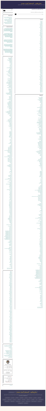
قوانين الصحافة (40, 244)
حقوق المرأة (41, 173)
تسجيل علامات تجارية (10, 120)
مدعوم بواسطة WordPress (11, 392)
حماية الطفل (41, 175)
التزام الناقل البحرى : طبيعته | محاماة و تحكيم (8, 44)
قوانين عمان (41, 250)
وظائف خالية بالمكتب (10, 357)
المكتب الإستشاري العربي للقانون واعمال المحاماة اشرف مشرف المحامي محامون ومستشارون (8, 31)
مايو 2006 (41, 86)
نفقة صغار (41, 299)
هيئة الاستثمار (41, 303)
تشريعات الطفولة (40, 161)
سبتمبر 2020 (41, 34)
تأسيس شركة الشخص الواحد (39, 152)
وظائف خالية (41, 305)
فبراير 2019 (41, 45)
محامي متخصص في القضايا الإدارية (39, 270)
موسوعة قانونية (40, 291)
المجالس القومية (10, 101)
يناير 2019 (41, 46)
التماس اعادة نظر (40, 124)
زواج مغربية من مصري (40, 200)
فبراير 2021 (11, 281)
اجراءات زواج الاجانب (40, 111)
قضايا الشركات (41, 233)
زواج (41, 184)
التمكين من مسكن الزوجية (9, 85)
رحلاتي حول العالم (10, 143)
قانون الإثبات (41, 222)
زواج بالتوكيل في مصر (10, 152)
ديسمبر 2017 (41, 55)
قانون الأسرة (41, 221)
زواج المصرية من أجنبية (40, 191)
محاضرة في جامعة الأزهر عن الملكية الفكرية (8, 355)
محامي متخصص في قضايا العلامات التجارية (38, 277)
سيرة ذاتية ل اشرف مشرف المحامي (8, 350)
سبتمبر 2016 (41, 60)
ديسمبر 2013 (41, 74)
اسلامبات (41, 116)
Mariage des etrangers (40, 99)
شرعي (41, 202)
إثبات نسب (11, 66)
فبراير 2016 (41, 64)
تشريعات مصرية (10, 122)
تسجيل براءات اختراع (40, 159)
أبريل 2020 (11, 288)
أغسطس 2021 (40, 27)
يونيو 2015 (11, 318)
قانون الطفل (41, 224)
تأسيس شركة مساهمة (40, 153)
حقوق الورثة (11, 134)
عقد (11, 172)
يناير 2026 (41, 21)
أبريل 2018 (41, 52)
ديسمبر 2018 (10, 297)
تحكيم (11, 117)
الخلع (41, 127)
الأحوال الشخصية (40, 121)
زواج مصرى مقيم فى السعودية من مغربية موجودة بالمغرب (37, 196)
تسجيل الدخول (11, 385)
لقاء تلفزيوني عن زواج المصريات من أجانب (8, 353)
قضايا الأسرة (11, 193)
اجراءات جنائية (41, 109)
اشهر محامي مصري (10, 80)
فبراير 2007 (41, 80)
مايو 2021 (41, 29)
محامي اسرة (41, 266)
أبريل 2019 (41, 44)
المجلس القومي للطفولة (40, 142)
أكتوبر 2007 (41, 78)
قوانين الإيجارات (18, 399)
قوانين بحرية (41, 248)
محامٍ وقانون (41, 261)
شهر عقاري (41, 206)
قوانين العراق (41, 245)
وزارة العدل (41, 304)
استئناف (41, 114)
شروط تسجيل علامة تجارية (39, 204)
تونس (11, 127)
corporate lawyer (40, 98)
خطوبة (41, 177)
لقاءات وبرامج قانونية (40, 257)
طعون (41, 209)
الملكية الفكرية (10, 108)
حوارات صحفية (41, 176)
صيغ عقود (41, 208)
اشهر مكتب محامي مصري (40, 120)
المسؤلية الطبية (40, 146)
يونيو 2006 (41, 85)
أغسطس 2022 (10, 274)
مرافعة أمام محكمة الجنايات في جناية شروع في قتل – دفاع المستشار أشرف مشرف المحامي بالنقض (8, 18)
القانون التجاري (40, 137)
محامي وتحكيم (28, 399)
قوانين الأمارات (40, 240)
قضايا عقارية (41, 235)
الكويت (41, 140)
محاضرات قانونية (40, 258)
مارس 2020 (41, 38)
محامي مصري (23, 401)
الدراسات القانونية (40, 128)
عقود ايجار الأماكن (40, 215)
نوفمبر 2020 (11, 283)
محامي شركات (41, 269)
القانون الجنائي (39, 397)
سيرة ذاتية (11, 349)
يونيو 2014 (41, 72)
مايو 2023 (41, 23)
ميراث (41, 292)
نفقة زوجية (41, 298)
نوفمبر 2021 (41, 25)
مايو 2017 (11, 309)
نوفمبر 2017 (41, 56)
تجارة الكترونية (10, 115)
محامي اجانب (41, 265)
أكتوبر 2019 (41, 42)
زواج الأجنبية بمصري (10, 148)
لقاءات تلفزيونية (40, 256)
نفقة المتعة (41, 297)
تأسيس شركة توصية (10, 113)
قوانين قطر (41, 251)
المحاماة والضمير (4, 399)
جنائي (11, 129)
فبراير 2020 (41, 39)
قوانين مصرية (41, 254)
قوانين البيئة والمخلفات (18, 401)
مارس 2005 (41, 91)
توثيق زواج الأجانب (10, 347)
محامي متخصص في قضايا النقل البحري (38, 278)
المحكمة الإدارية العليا (40, 144)
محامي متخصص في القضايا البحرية (39, 271)
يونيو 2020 (41, 36)
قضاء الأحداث (41, 231)
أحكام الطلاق (10, 61)
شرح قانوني (41, 201)
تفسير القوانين (41, 163)
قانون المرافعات (10, 186)
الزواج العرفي (41, 131)
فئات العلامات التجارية (40, 217)
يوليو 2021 (41, 28)
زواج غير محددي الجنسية (9, 155)
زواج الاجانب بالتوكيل (40, 188)
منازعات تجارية (41, 290)
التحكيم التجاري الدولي (7, 397)
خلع (11, 138)
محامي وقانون (14, 399)
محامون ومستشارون (9, 399)
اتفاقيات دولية (41, 106)
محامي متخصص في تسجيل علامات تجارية (38, 275)
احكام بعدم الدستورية (40, 112)
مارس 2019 (11, 295)
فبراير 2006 (41, 88)
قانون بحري (41, 226)
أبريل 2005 (41, 90)
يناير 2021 (41, 31)
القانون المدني (41, 138)
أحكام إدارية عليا (40, 100)
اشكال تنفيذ (41, 118)
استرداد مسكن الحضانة (10, 75)
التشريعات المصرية (40, 123)
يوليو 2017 (41, 57)
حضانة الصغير (10, 131)
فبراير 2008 (41, 77)
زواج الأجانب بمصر (40, 186)
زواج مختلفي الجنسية (40, 195)
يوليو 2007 (11, 330)
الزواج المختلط (10, 92)
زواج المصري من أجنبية (40, 190)
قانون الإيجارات (40, 223)
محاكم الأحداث (41, 259)
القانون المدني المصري (10, 99)
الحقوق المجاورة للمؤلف (9, 87)
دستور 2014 (41, 180)
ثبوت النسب (41, 167)
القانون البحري (12, 397)
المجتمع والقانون (40, 141)
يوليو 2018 (41, 50)
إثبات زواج (41, 105)
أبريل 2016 (41, 63)
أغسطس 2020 (40, 35)
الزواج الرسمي (41, 130)
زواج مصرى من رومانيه (40, 197)
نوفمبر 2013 (11, 325)
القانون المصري (40, 139)
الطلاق (41, 134)
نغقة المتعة (41, 293)
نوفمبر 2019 (41, 41)
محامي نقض (41, 279)
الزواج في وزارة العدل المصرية (39, 133)
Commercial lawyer (40, 97)
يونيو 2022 (41, 24)
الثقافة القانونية (40, 125)
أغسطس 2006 (40, 84)
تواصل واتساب (7, 372)
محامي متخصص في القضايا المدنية (39, 273)
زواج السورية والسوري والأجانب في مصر (8, 150)
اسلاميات (41, 117)
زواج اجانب (11, 145)
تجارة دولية (41, 155)
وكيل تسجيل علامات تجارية (39, 307)
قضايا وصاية (41, 237)
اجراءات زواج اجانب (40, 110)
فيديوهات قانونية (40, 219)
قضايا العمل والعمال (12, 401)
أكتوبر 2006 (41, 83)
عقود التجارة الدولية (40, 214)
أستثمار (41, 103)
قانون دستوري (41, 229)
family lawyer (10, 59)
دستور (41, 179)
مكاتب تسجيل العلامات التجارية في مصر (38, 287)
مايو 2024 (41, 22)
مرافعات (41, 282)
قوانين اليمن (41, 247)
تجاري (41, 156)
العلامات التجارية (10, 96)
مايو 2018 (11, 302)
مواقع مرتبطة (10, 356)
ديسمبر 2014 (41, 69)
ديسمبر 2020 (41, 32)
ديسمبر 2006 (10, 332)
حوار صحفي (11, 348)
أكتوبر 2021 (11, 276)
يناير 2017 (41, 59)
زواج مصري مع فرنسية (40, 198)
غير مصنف (41, 216)
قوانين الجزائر (41, 242)
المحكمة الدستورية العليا (9, 106)
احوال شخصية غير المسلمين (39, 113)
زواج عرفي (41, 194)
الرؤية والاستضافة (10, 89)
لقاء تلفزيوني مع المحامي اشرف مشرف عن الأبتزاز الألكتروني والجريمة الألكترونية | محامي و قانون (8, 29)
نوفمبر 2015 (41, 66)
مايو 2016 (41, 62)
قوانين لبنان (41, 252)
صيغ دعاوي (41, 207)
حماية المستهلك (10, 136)
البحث (11, 9)
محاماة (41, 262)
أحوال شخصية (41, 102)
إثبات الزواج (41, 104)
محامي (41, 264)
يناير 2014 (41, 73)
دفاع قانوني (41, 181)
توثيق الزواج (11, 124)
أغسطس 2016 (10, 311)
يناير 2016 (41, 65)
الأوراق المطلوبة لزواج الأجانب (9, 82)
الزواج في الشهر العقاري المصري (39, 132)
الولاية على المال (40, 148)
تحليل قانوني (41, 158)
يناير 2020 (11, 290)
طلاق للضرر (41, 210)
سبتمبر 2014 (41, 71)
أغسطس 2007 (40, 79)
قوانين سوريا (41, 249)
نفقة (41, 294)
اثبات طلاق (11, 68)
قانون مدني (41, 230)
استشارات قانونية (23, 399)
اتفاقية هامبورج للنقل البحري (39, 107)
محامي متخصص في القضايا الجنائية (39, 272)
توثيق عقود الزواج (40, 165)
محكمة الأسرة (41, 280)
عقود (41, 213)
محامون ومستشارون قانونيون (39, 263)
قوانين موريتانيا (40, 255)
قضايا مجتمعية (41, 236)
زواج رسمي (41, 193)
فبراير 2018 (11, 304)
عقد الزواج (41, 212)
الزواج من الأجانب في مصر (9, 94)
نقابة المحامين (41, 301)
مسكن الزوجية (41, 284)
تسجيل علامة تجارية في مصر (39, 160)
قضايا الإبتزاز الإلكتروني (7, 401)
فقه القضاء (11, 179)
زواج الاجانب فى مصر (40, 189)
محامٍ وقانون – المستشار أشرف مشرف (31, 3)
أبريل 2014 (11, 323)
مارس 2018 (41, 53)
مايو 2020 (41, 37)
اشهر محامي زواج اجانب (40, 119)
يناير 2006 (11, 339)
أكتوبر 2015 (41, 67)
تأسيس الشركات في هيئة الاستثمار (39, 151)
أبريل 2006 (11, 337)
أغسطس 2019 (40, 43)
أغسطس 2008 (40, 76)
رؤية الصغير (41, 182)
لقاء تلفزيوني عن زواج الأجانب (9, 352)
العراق (41, 135)
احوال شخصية (10, 73)
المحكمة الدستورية (40, 145)
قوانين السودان (40, 243)
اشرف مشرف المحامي (10, 78)
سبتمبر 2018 (41, 49)
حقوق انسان (41, 174)
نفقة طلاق (41, 300)
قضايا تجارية (41, 234)
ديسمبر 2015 (10, 316)
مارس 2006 (41, 87)
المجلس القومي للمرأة (10, 103)
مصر (41, 285)
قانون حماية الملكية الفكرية (39, 228)
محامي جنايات (41, 268)
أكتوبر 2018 (41, 48)
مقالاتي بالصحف (40, 286)
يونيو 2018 (41, 51)
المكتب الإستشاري (39, 401)
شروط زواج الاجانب (40, 205)
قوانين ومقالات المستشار (34, 401)
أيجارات (11, 64)
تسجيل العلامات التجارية (41, 399)
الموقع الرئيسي (32, 399)
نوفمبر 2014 (41, 70)
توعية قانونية (41, 166)
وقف (41, 306)
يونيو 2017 (41, 58)
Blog (11, 57)
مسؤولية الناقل (40, 283)
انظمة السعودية (10, 110)
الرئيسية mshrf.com (28, 401)
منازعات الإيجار (41, 289)
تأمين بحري (41, 154)
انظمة (41, 149)
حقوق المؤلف (41, 172)
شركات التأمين (41, 203)
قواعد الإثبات (41, 238)
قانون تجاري (41, 227)
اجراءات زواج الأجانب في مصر (9, 71)
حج (11, 130)
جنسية (41, 169)
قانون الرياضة (26, 397)
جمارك (41, 168)
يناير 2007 (41, 81)
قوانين (11, 200)
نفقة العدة (41, 296)
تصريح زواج (41, 162)
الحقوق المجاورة (40, 126)
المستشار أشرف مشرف (40, 147)
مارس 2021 (41, 30)
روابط (41, 183)
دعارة (11, 141)
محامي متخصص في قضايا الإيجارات (39, 276)
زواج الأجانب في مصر (40, 187)
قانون (41, 220)
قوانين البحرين (41, 241)
